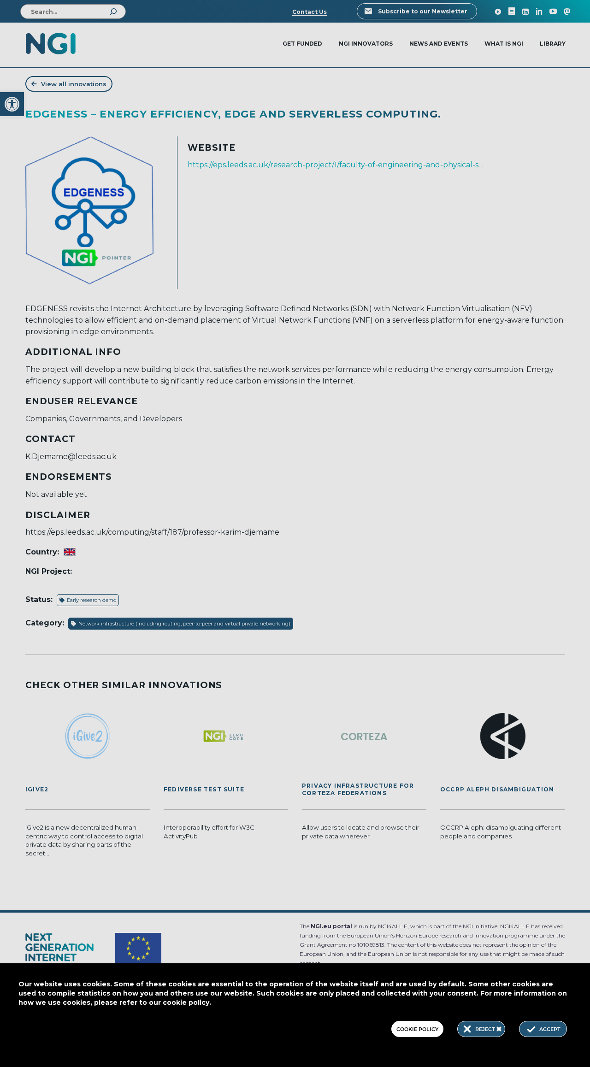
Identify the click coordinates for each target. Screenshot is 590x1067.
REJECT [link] (485, 1029)
